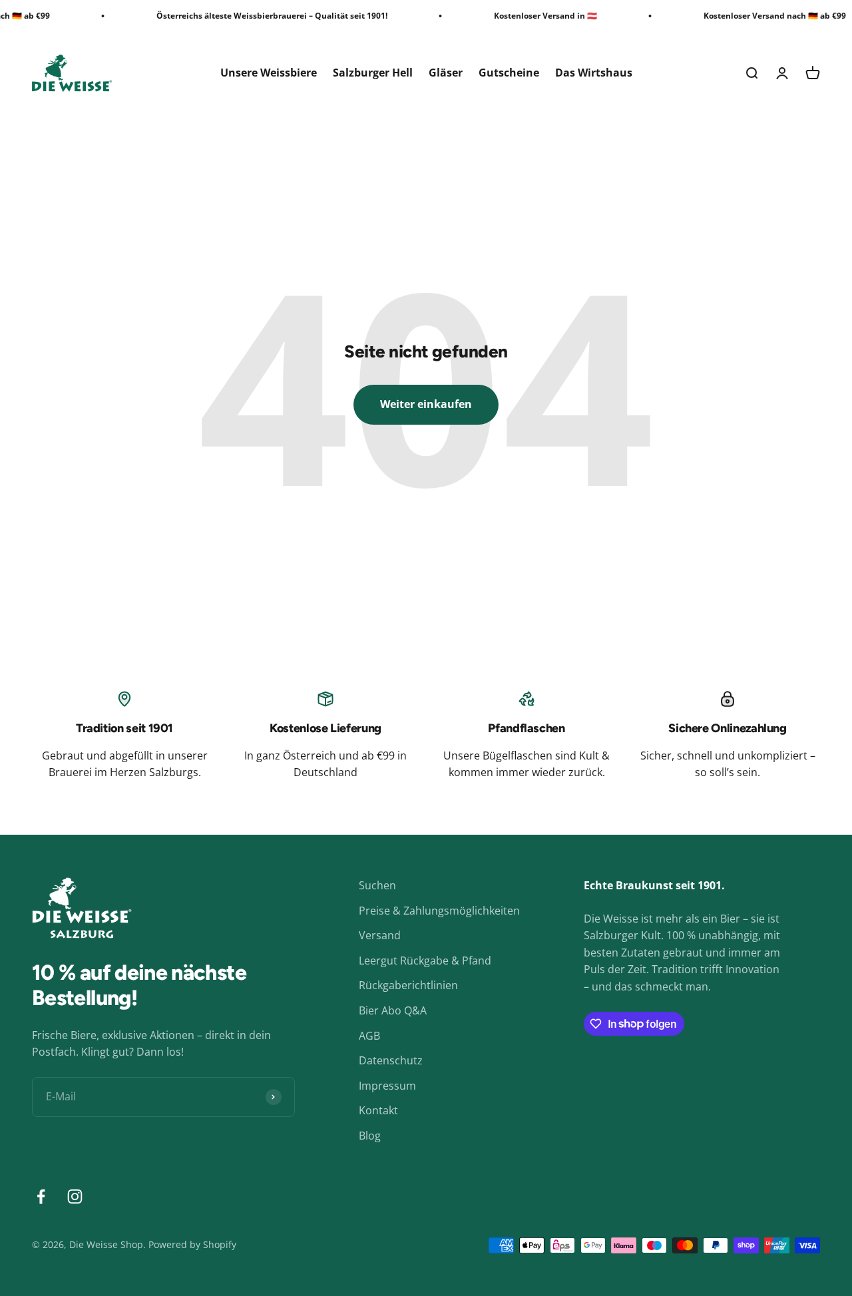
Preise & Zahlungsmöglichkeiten (439, 910)
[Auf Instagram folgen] (75, 1196)
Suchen (377, 885)
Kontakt (378, 1110)
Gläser (446, 72)
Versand (380, 935)
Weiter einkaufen (426, 404)
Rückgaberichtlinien (408, 985)
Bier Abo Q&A (393, 1010)
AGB (369, 1035)
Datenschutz (391, 1060)
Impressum (387, 1085)
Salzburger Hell (373, 72)
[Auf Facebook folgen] (41, 1196)
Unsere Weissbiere (268, 72)
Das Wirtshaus (593, 72)
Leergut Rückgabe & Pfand (425, 960)
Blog (370, 1135)
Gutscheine (509, 72)
